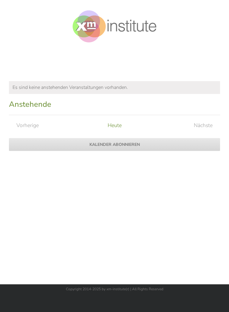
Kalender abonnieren (114, 144)
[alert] (114, 87)
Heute (115, 125)
